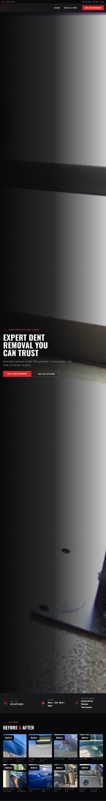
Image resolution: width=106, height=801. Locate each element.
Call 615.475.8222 (46, 374)
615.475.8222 (16, 704)
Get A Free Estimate (17, 373)
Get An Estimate (93, 8)
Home (57, 8)
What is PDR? (70, 8)
